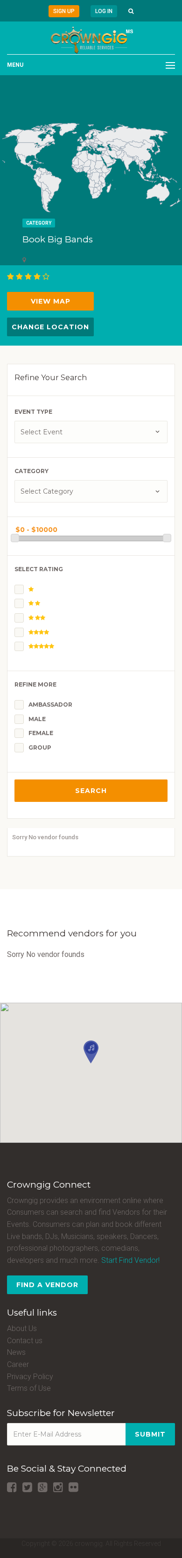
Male (37, 718)
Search (91, 790)
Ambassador (50, 704)
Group (39, 747)
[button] (130, 11)
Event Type (33, 411)
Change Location (50, 327)
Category (38, 223)
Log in (103, 11)
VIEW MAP (50, 301)
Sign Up (64, 11)
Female (40, 733)
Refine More (35, 684)
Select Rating (38, 569)
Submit (150, 1434)
